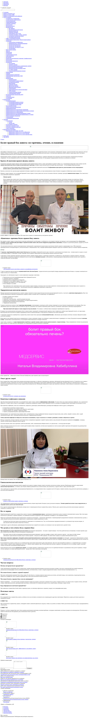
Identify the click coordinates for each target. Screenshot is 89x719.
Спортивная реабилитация (12, 118)
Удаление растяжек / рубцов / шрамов (18, 34)
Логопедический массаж (15, 44)
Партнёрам (6, 3)
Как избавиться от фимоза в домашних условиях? (12, 672)
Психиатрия (9, 59)
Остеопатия (9, 53)
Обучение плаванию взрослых (13, 127)
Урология (8, 77)
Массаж (8, 51)
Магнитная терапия (13, 85)
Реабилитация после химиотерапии (14, 112)
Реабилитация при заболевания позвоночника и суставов (19, 114)
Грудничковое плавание (11, 124)
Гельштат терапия (13, 64)
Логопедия (8, 41)
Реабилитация (9, 72)
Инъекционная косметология (16, 29)
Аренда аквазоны (10, 128)
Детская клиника (7, 711)
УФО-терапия (12, 90)
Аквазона (5, 119)
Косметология (9, 27)
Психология (9, 62)
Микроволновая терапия (15, 87)
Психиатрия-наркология (12, 61)
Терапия (8, 73)
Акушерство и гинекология (12, 18)
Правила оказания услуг (9, 13)
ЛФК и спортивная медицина (13, 38)
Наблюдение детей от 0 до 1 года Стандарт (19, 133)
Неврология (9, 52)
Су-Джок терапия (13, 69)
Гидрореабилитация (11, 100)
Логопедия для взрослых (15, 46)
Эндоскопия (9, 98)
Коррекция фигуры (13, 31)
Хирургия (8, 95)
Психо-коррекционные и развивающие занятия (20, 66)
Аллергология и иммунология (13, 19)
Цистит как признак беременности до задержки (12, 679)
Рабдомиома (6, 702)
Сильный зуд (6, 697)
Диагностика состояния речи (16, 42)
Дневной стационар (11, 23)
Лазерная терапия (13, 84)
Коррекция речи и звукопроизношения (18, 43)
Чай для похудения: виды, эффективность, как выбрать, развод (21, 648)
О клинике (5, 12)
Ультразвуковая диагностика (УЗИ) (14, 75)
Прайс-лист (6, 135)
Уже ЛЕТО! (6, 137)
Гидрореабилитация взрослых (16, 103)
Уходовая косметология (14, 37)
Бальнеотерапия (12, 79)
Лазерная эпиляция (13, 32)
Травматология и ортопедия (12, 74)
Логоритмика (12, 48)
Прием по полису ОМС (9, 14)
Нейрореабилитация (11, 108)
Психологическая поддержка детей (17, 68)
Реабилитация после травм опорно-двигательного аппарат (20, 110)
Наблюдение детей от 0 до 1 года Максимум (19, 132)
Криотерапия (12, 83)
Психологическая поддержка (16, 67)
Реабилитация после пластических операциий (17, 109)
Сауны (10, 122)
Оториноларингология (11, 54)
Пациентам (6, 4)
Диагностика (6, 710)
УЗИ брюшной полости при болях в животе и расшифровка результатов (20, 269)
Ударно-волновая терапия (15, 92)
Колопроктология (10, 26)
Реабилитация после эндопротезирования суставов (18, 113)
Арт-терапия (12, 63)
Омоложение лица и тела (15, 33)
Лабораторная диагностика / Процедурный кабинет (18, 39)
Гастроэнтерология (10, 21)
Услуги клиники (7, 17)
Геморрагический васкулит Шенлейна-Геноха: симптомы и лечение (19, 559)
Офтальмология (10, 56)
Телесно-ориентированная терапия (17, 70)
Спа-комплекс (9, 120)
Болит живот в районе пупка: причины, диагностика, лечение (21, 639)
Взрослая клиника (7, 712)
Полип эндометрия (7, 692)
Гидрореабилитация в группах (16, 102)
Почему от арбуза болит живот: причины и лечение (15, 501)
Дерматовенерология (11, 22)
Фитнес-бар (11, 123)
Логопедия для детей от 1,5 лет (16, 47)
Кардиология (9, 24)
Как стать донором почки (7, 677)
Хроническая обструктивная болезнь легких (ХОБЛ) (15, 699)
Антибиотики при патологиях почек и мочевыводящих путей (15, 674)
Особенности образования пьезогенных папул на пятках (14, 682)
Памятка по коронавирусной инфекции (12, 16)
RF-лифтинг (12, 28)
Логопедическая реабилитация (13, 107)
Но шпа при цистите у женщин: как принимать (14, 396)
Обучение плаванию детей (12, 125)
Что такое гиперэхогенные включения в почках (12, 687)
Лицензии (5, 1)
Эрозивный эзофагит (8, 694)
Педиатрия (8, 57)
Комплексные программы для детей (14, 130)
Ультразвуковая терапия (14, 93)
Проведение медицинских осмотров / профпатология (18, 58)
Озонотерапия (12, 88)
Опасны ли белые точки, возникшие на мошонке (12, 684)
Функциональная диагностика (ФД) (14, 94)
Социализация (9, 117)
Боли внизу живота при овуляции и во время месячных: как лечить (22, 658)
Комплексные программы (9, 129)
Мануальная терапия (11, 49)
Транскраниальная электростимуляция (18, 89)
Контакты (5, 5)
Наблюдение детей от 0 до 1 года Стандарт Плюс (20, 134)
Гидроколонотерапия (14, 82)
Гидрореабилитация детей (15, 104)
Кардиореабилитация (11, 105)
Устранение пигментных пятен (16, 36)
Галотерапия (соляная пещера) (16, 80)
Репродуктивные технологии (13, 115)
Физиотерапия (9, 78)
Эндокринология (10, 97)
